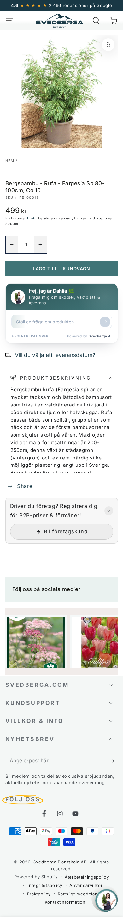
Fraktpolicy (39, 893)
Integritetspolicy (44, 885)
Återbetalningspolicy (87, 877)
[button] (96, 20)
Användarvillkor (85, 885)
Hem (10, 161)
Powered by (89, 336)
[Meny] (9, 20)
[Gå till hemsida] (60, 21)
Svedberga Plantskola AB (60, 861)
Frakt (32, 218)
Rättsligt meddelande (80, 893)
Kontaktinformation (65, 902)
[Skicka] (105, 322)
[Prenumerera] (114, 761)
